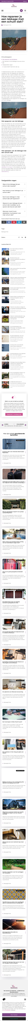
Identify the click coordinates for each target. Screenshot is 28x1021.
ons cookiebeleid (6, 1010)
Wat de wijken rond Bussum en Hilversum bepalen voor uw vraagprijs (17, 298)
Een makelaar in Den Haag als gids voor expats (13, 752)
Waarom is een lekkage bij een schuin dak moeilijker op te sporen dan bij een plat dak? (14, 205)
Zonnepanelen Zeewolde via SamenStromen (10, 932)
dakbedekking (5, 171)
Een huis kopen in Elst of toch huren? (12, 722)
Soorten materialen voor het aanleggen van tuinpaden (13, 872)
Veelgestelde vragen (7, 64)
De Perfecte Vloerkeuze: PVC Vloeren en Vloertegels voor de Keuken (13, 662)
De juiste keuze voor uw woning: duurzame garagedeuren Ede (11, 602)
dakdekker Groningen (7, 167)
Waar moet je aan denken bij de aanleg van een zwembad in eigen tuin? (13, 542)
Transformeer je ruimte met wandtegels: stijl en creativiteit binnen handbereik (13, 902)
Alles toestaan (14, 1014)
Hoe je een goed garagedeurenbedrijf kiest (12, 572)
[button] (25, 999)
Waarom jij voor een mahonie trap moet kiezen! (13, 842)
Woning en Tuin (7, 25)
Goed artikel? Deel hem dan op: (11, 66)
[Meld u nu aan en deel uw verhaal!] (14, 397)
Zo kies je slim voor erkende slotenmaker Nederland (13, 452)
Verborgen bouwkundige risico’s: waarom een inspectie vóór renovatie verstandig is (18, 364)
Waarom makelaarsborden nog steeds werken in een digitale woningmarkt (17, 317)
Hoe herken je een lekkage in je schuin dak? (14, 191)
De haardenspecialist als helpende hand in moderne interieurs (13, 632)
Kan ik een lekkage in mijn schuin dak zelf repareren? (14, 197)
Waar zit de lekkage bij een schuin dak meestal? (14, 185)
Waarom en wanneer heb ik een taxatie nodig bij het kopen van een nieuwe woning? (13, 813)
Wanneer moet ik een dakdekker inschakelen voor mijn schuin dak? (14, 213)
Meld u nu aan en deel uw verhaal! (14, 401)
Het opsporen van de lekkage (9, 59)
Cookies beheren (14, 1018)
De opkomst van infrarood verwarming (13, 691)
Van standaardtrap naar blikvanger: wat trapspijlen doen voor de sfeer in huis (17, 328)
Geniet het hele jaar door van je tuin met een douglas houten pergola (13, 962)
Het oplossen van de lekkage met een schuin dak (13, 62)
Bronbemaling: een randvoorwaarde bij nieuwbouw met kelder (17, 259)
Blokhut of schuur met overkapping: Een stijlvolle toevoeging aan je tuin (13, 782)
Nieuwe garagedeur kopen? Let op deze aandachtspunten (13, 512)
